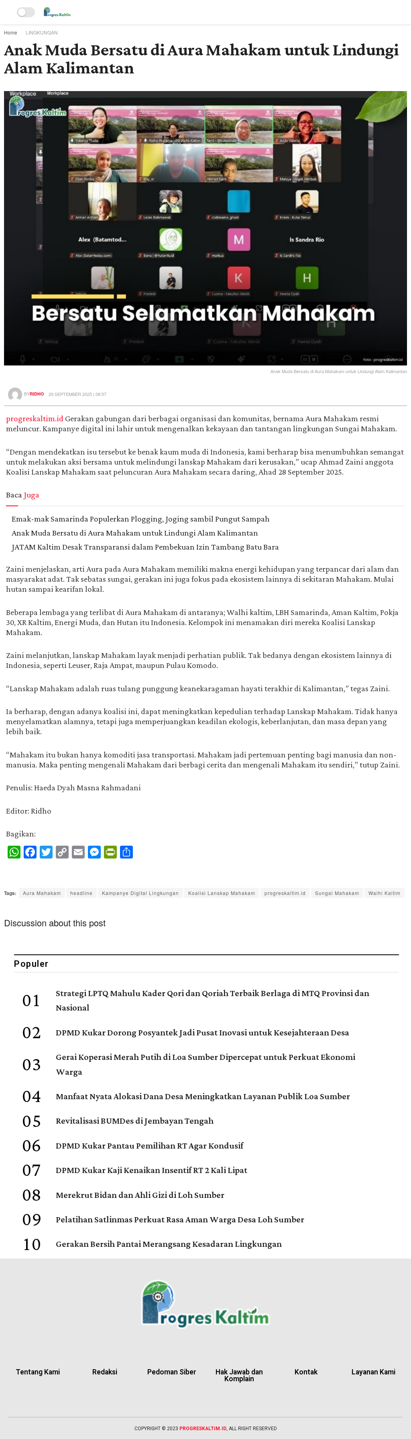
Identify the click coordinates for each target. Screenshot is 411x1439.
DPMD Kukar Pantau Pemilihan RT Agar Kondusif (149, 1146)
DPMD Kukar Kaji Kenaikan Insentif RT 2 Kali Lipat (151, 1171)
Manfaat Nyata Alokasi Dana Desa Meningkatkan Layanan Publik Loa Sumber (203, 1097)
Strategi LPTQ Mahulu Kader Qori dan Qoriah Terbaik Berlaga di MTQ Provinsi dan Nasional (212, 1001)
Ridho (37, 394)
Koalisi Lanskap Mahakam (221, 892)
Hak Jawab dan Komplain (239, 1375)
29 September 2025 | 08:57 (77, 394)
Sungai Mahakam (337, 892)
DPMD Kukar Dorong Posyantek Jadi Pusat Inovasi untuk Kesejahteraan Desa (202, 1033)
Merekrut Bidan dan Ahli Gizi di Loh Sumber (140, 1195)
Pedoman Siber (171, 1372)
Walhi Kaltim (384, 892)
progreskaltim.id (34, 418)
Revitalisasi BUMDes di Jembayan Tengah (135, 1121)
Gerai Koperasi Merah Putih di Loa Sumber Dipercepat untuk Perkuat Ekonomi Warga (205, 1064)
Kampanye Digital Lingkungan (140, 892)
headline (81, 892)
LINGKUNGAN (42, 32)
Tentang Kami (38, 1372)
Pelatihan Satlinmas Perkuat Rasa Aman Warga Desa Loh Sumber (180, 1220)
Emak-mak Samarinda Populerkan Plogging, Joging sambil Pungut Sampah (141, 519)
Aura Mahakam (42, 892)
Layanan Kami (373, 1372)
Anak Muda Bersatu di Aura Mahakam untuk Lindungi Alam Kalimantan (135, 533)
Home (10, 32)
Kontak (306, 1372)
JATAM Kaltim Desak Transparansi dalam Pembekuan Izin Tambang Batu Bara (145, 547)
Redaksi (104, 1372)
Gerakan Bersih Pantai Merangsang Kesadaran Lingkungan (169, 1244)
